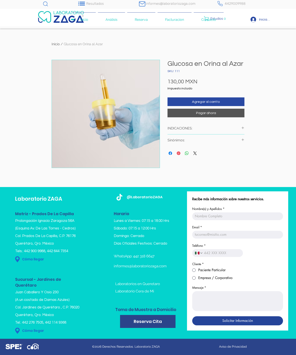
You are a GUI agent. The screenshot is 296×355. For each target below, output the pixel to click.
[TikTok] (119, 198)
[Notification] (81, 3)
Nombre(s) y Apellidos (208, 209)
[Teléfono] (220, 3)
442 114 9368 (55, 322)
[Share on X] (195, 153)
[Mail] (142, 3)
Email (197, 227)
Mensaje (199, 287)
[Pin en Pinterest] (178, 153)
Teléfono (199, 245)
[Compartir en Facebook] (170, 153)
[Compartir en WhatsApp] (186, 153)
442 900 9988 (34, 251)
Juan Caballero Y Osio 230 (37, 292)
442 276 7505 (32, 322)
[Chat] (45, 3)
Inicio (56, 44)
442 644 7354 (57, 251)
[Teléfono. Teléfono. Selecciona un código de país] (199, 253)
